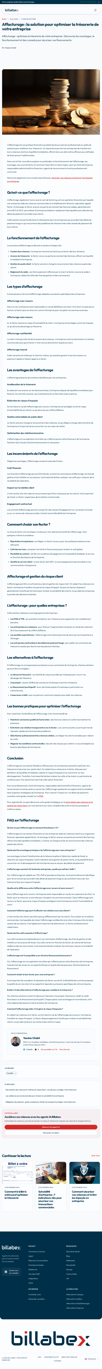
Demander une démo (51, 1133)
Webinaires (70, 1260)
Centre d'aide (71, 1274)
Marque (69, 1269)
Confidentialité (51, 1357)
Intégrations (33, 1278)
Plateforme (32, 1269)
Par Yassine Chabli (9, 48)
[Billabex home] (11, 10)
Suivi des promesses (36, 1265)
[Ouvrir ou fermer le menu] (95, 10)
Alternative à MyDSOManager (78, 1303)
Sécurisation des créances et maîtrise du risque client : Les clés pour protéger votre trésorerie (41, 1090)
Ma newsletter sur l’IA (49, 1049)
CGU (39, 1357)
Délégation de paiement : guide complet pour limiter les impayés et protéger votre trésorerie (41, 1102)
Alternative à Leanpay (74, 1294)
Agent (30, 1256)
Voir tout (95, 1156)
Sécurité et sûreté (72, 1251)
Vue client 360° (34, 1274)
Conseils (11, 1073)
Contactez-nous (34, 1294)
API (67, 1278)
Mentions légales (69, 1357)
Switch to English (88, 2)
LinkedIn (29, 1049)
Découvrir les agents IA (51, 1127)
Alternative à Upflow (74, 1299)
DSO (41, 796)
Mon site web (64, 1049)
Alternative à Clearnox (75, 1308)
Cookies (57, 1361)
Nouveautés (70, 1265)
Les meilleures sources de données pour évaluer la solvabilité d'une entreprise (35, 1096)
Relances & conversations (38, 1260)
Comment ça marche (36, 1251)
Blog (4, 19)
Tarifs (30, 1283)
